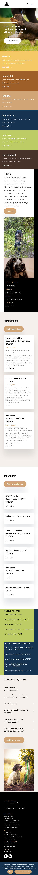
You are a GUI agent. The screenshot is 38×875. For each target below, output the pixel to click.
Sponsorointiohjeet (9, 839)
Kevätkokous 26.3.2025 (13, 634)
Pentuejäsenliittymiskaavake (12, 825)
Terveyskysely (8, 844)
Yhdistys (10, 211)
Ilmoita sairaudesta (9, 846)
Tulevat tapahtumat (15, 484)
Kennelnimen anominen (15, 808)
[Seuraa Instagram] (10, 856)
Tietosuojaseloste (23, 872)
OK (10, 872)
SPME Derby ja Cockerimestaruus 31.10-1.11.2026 (16, 499)
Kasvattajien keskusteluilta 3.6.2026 (17, 659)
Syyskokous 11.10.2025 (13, 624)
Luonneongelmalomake (11, 827)
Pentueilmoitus (8, 818)
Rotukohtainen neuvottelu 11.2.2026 (17, 671)
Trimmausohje (8, 832)
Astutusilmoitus (8, 816)
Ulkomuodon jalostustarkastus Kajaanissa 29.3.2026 (15, 665)
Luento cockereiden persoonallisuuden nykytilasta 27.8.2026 (18, 341)
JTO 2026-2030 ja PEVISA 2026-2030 (18, 629)
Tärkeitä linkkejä (8, 851)
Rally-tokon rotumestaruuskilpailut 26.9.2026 (15, 418)
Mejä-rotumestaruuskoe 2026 (18, 516)
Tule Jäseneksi (12, 40)
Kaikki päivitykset (14, 329)
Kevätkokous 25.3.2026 (13, 615)
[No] (36, 869)
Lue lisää (5, 67)
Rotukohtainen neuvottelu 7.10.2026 (17, 654)
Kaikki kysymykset (14, 740)
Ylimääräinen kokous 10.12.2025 (16, 620)
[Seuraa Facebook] (6, 856)
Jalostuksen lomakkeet (10, 823)
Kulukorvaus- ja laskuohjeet (11, 820)
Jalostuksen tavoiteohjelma (11, 837)
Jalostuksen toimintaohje (11, 834)
